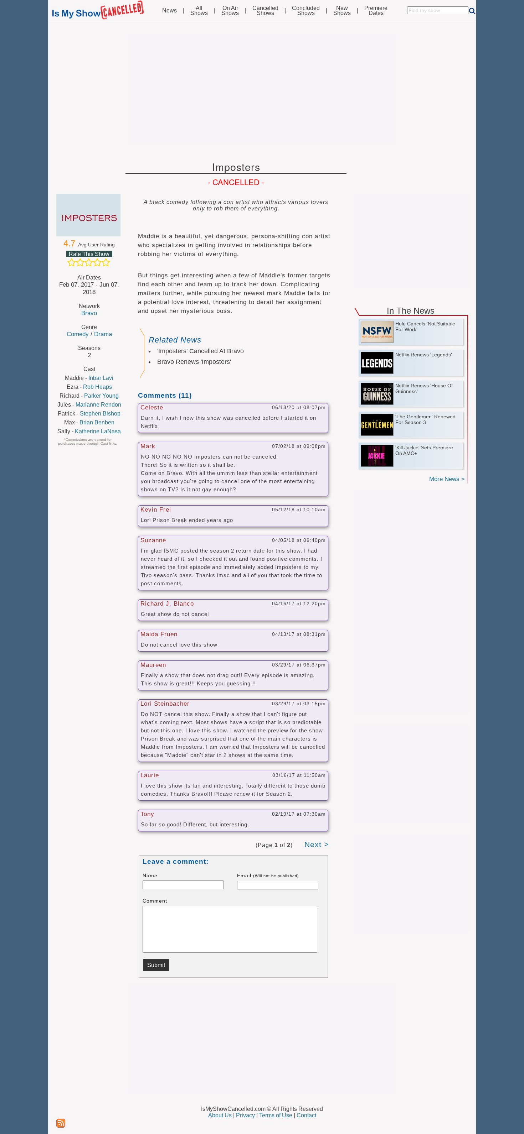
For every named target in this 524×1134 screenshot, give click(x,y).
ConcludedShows (306, 11)
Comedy (78, 334)
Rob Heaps (97, 387)
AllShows (199, 11)
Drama (103, 334)
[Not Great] (80, 262)
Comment (155, 901)
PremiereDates (375, 11)
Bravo (89, 313)
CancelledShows (265, 11)
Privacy (245, 1115)
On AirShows (230, 11)
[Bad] (71, 262)
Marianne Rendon (98, 405)
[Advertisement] (262, 90)
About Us (220, 1115)
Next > (316, 844)
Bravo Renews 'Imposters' (194, 361)
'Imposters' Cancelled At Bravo (200, 351)
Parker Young (101, 396)
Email (268, 875)
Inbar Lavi (100, 378)
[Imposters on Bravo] (89, 215)
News (169, 10)
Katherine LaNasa (98, 431)
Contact (306, 1115)
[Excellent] (106, 262)
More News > (447, 479)
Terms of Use (275, 1115)
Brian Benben (96, 422)
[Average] (88, 262)
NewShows (342, 11)
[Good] (97, 262)
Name (150, 875)
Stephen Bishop (100, 414)
